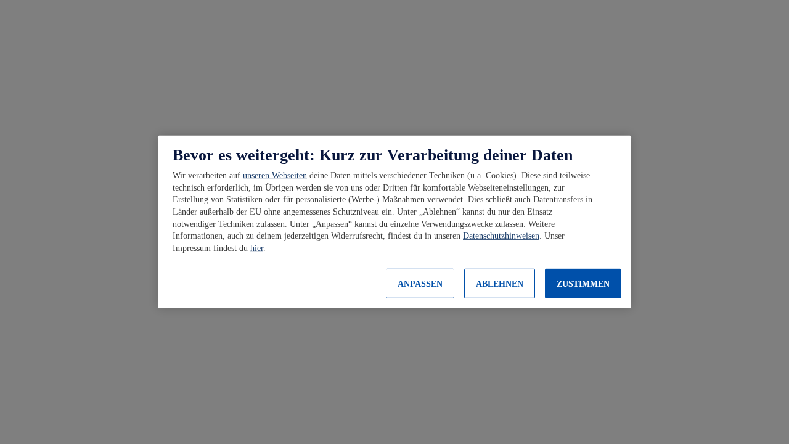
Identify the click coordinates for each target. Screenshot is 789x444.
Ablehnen (499, 284)
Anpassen (420, 284)
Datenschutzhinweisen (501, 235)
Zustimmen (583, 284)
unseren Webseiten (275, 175)
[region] (394, 222)
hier (256, 248)
